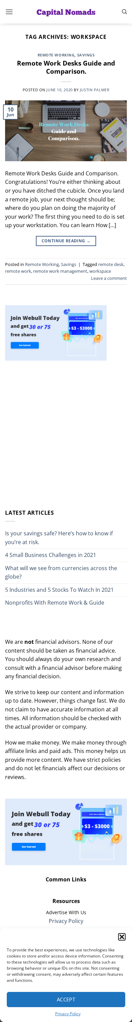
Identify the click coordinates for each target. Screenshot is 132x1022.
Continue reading (66, 241)
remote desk (111, 264)
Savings (86, 54)
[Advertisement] (66, 435)
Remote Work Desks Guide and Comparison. (66, 67)
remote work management (60, 271)
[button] (121, 936)
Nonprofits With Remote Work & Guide (54, 602)
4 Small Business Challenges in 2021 (50, 555)
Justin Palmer (94, 89)
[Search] (124, 11)
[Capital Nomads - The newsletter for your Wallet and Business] (66, 11)
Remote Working (56, 54)
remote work (18, 271)
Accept (66, 999)
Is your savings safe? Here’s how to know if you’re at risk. (59, 538)
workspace (100, 271)
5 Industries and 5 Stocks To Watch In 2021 (59, 589)
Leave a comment (109, 278)
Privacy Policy (68, 1014)
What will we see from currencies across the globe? (61, 572)
